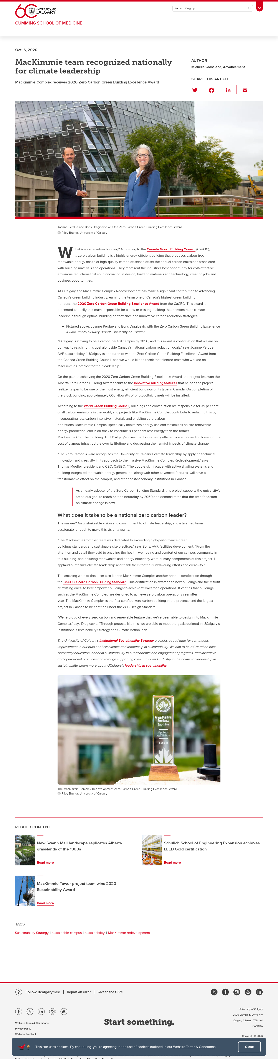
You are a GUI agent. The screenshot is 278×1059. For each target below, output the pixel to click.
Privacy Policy (23, 1028)
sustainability (95, 932)
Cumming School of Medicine (48, 23)
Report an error (79, 991)
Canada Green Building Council (171, 249)
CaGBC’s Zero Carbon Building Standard (94, 581)
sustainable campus (67, 932)
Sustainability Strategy (32, 932)
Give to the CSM (110, 991)
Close (249, 1046)
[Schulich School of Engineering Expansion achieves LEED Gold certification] (152, 850)
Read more (45, 862)
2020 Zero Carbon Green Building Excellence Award (118, 303)
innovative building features (155, 382)
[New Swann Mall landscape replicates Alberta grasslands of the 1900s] (25, 850)
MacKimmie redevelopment (129, 932)
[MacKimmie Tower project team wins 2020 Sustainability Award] (25, 891)
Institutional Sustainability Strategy (126, 640)
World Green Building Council (106, 405)
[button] (197, 89)
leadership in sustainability (146, 665)
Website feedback (25, 1034)
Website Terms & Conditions (194, 1046)
